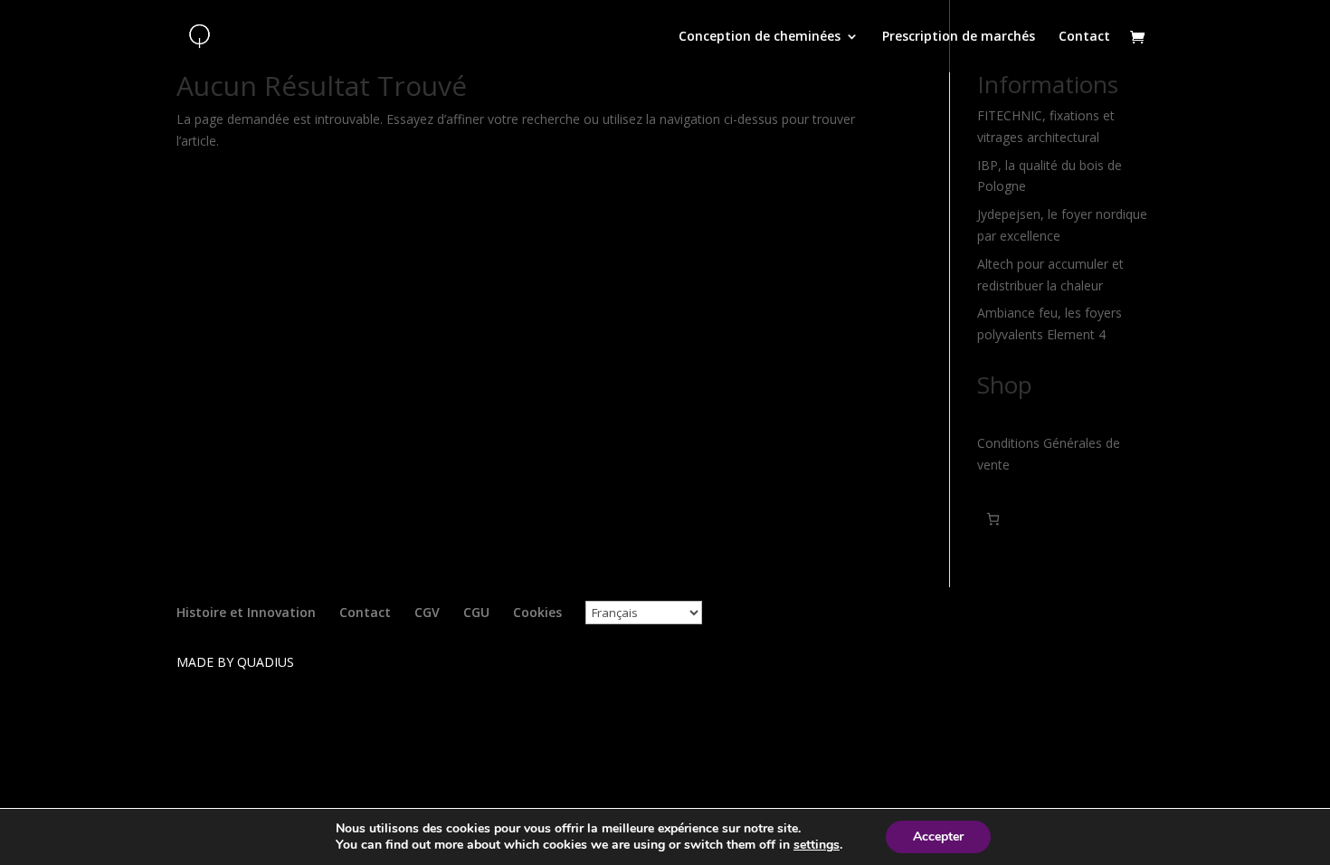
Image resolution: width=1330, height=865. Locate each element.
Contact (1084, 37)
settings (816, 845)
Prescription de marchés (958, 37)
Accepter (938, 836)
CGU (476, 612)
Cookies (537, 612)
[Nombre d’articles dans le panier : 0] (993, 519)
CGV (427, 612)
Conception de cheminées (760, 37)
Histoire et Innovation (246, 612)
